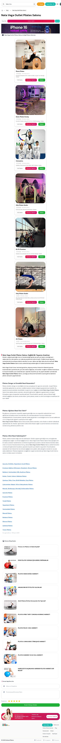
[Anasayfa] (2, 10)
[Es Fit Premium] (30, 238)
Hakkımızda (56, 725)
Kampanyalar (46, 731)
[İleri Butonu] (17, 54)
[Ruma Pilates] (30, 60)
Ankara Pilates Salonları (48, 728)
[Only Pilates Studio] (30, 283)
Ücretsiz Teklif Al (31, 80)
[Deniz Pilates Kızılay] (30, 105)
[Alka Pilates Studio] (30, 194)
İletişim (42, 80)
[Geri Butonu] (43, 54)
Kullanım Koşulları (47, 733)
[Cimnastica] (30, 149)
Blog (56, 728)
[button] (18, 4)
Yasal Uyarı (54, 733)
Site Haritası (45, 736)
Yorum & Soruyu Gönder (30, 705)
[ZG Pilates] (30, 327)
